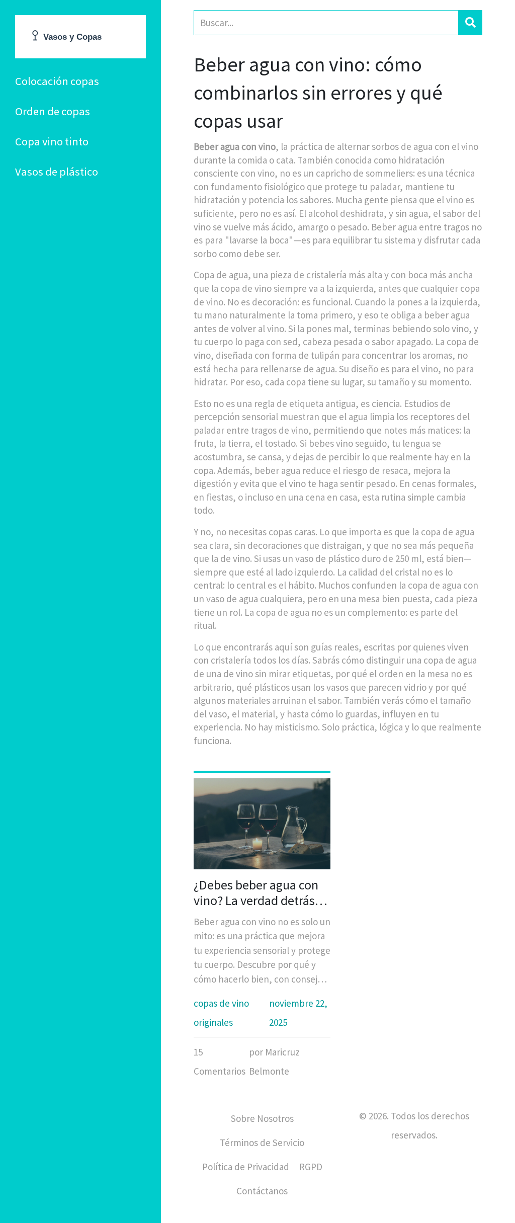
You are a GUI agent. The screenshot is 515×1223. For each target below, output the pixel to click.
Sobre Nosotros (262, 1118)
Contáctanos (262, 1191)
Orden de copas (52, 111)
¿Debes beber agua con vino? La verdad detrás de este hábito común (256, 892)
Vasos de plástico (56, 172)
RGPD (310, 1167)
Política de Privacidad (245, 1167)
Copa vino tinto (52, 141)
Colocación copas (57, 81)
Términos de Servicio (262, 1142)
